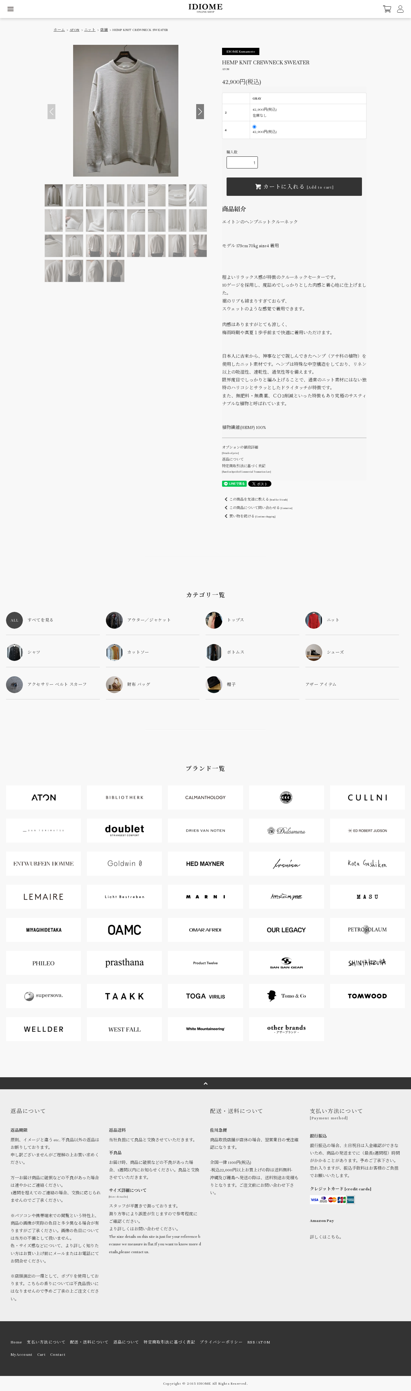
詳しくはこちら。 (327, 1237)
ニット (90, 30)
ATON (74, 30)
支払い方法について (46, 1342)
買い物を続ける (252, 516)
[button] (200, 111)
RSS (251, 1342)
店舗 (104, 30)
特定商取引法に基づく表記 (169, 1342)
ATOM (264, 1342)
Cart (41, 1354)
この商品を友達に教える (258, 499)
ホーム (59, 30)
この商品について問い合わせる (260, 508)
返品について (233, 459)
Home (16, 1342)
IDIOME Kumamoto (241, 51)
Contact (58, 1354)
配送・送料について (89, 1342)
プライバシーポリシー (221, 1342)
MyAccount (22, 1354)
